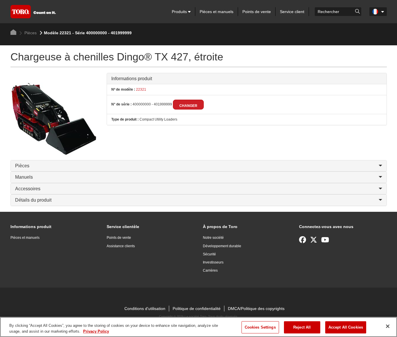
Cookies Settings (260, 327)
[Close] (387, 326)
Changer (188, 106)
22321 (140, 89)
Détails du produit (33, 200)
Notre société (213, 238)
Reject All (302, 327)
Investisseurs (213, 262)
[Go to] (357, 11)
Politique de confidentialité (197, 308)
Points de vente (256, 11)
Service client (292, 11)
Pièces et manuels (216, 11)
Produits (180, 11)
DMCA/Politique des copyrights (256, 308)
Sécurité (209, 254)
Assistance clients (121, 246)
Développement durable (222, 246)
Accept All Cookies (345, 327)
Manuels (24, 177)
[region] (198, 327)
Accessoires (27, 188)
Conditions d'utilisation (144, 308)
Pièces (30, 33)
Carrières (210, 270)
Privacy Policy (96, 331)
